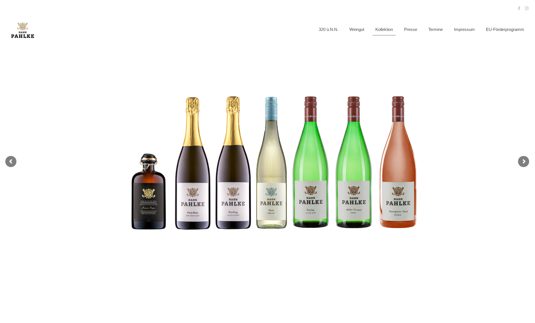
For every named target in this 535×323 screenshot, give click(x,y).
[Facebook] (519, 8)
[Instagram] (527, 8)
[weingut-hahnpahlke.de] (22, 29)
